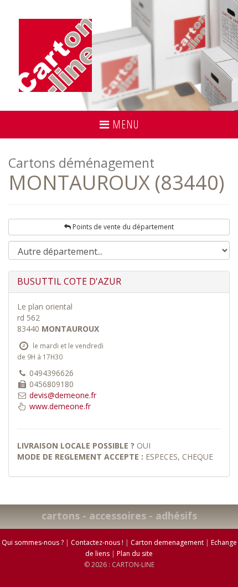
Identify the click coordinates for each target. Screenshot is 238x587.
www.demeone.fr (60, 406)
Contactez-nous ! (97, 542)
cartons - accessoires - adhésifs (119, 515)
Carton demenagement (167, 542)
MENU (124, 124)
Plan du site (135, 553)
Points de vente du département (122, 226)
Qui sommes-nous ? (33, 542)
